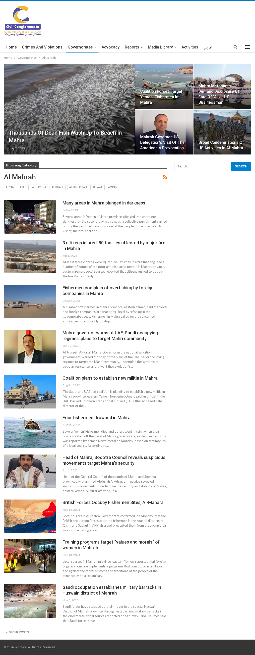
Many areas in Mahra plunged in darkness (104, 202)
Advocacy (111, 47)
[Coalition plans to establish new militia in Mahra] (30, 391)
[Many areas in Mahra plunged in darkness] (30, 216)
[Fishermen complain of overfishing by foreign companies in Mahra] (30, 301)
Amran (112, 187)
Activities (190, 47)
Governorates (80, 47)
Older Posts (18, 632)
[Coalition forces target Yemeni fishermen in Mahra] (164, 86)
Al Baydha (39, 187)
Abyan (10, 187)
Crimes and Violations (42, 47)
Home (11, 47)
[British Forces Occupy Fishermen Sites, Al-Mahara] (30, 516)
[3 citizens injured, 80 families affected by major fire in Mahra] (30, 256)
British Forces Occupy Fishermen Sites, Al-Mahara (113, 502)
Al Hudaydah (78, 187)
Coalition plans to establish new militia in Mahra (110, 378)
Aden (23, 187)
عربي (207, 47)
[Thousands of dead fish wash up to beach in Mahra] (69, 109)
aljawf (97, 187)
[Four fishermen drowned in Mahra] (30, 431)
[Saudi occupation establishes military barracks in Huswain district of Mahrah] (30, 601)
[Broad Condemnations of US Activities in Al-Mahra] (222, 132)
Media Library (160, 47)
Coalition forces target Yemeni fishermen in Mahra (161, 97)
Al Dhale (58, 187)
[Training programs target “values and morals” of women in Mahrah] (30, 555)
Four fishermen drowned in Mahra (96, 417)
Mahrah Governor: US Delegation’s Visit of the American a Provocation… (163, 142)
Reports (132, 47)
